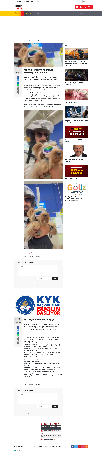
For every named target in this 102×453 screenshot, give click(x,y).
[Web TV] (84, 1)
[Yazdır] (18, 90)
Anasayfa (18, 40)
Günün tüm (83, 14)
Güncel (23, 40)
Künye (40, 446)
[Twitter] (18, 80)
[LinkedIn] (18, 83)
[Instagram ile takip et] (83, 446)
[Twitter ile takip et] (76, 446)
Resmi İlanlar (42, 7)
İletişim (45, 446)
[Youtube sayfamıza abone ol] (79, 446)
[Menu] (77, 7)
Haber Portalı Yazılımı (21, 450)
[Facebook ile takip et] (72, 446)
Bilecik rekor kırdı (36, 14)
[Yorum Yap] (18, 93)
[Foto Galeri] (87, 1)
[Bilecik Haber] (18, 7)
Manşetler (19, 1)
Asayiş (70, 7)
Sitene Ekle (37, 1)
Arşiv (32, 1)
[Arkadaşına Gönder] (18, 88)
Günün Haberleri (26, 1)
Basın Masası (62, 7)
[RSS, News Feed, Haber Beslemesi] (86, 446)
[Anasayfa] (14, 1)
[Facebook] (18, 77)
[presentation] (19, 14)
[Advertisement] (51, 27)
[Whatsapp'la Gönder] (18, 85)
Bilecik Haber (53, 7)
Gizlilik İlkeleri (52, 446)
